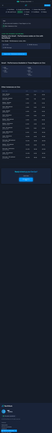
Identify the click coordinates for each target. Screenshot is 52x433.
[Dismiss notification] (50, 1)
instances (12, 33)
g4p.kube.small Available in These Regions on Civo (18, 23)
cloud (3, 33)
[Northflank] (7, 406)
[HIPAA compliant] (10, 411)
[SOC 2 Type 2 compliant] (4, 411)
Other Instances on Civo (11, 26)
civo (7, 33)
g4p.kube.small (19, 33)
